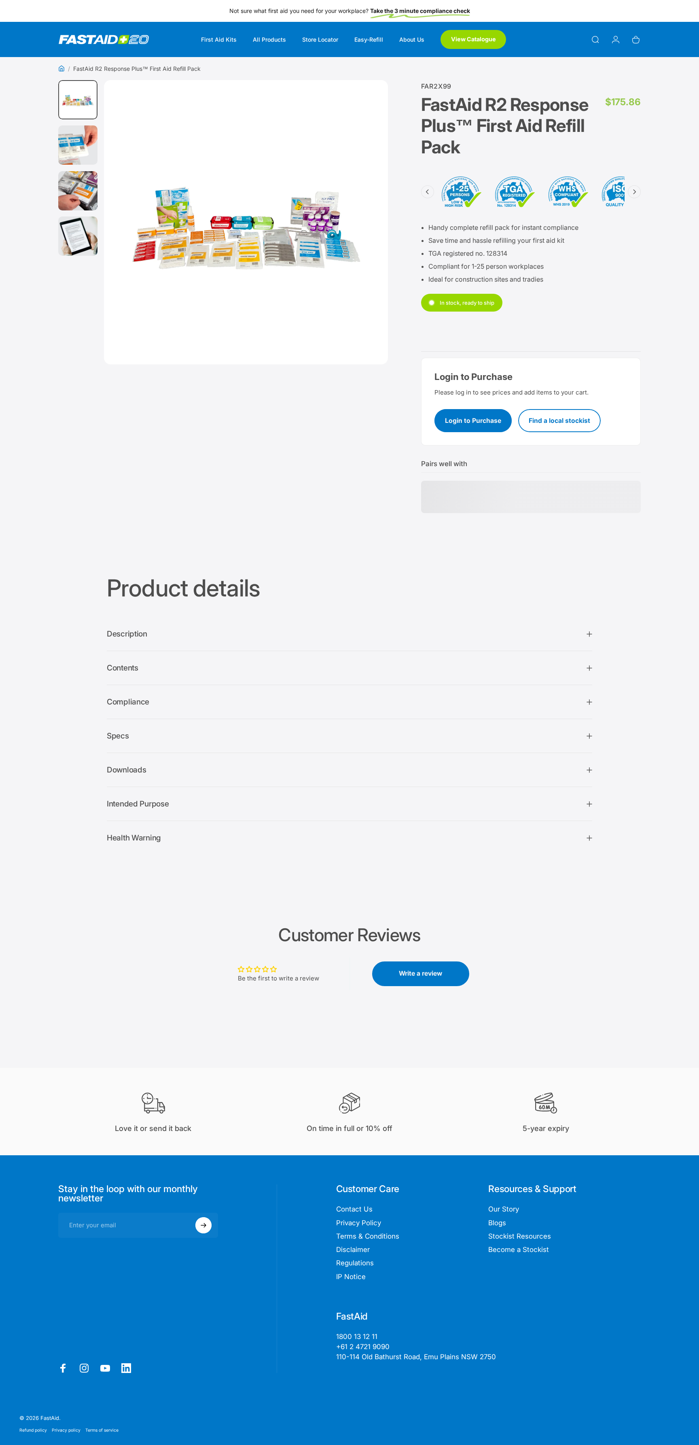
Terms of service (102, 1429)
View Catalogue (473, 39)
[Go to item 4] (77, 236)
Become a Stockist (518, 1250)
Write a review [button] (420, 973)
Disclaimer (353, 1250)
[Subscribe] (203, 1225)
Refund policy (33, 1429)
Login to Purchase (473, 420)
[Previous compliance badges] (427, 191)
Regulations (355, 1263)
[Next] (367, 242)
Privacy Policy (358, 1223)
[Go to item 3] (77, 190)
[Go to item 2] (77, 145)
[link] (416, 1357)
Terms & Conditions (367, 1236)
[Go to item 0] (77, 99)
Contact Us (354, 1209)
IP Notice (351, 1277)
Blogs (497, 1223)
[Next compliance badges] (634, 191)
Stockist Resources (519, 1236)
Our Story (503, 1209)
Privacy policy (66, 1429)
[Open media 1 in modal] (246, 222)
